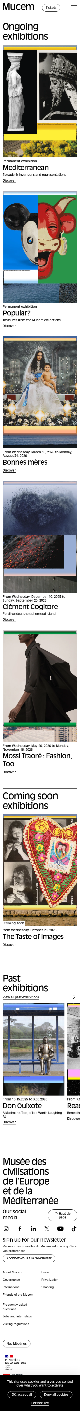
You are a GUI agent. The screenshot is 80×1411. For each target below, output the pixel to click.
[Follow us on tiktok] (73, 1228)
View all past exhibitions (21, 997)
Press (45, 1272)
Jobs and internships (17, 1316)
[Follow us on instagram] (6, 1228)
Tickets (51, 8)
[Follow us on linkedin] (33, 1228)
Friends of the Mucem (18, 1294)
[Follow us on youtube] (60, 1228)
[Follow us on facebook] (19, 1228)
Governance (11, 1279)
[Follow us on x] (46, 1228)
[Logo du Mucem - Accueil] (18, 9)
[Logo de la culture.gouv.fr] (16, 1362)
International (11, 1287)
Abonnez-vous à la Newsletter (29, 1258)
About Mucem (12, 1272)
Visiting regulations (16, 1324)
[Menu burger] (74, 8)
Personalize (40, 1403)
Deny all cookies (56, 1395)
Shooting (47, 1287)
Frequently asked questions (15, 1307)
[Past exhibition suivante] (73, 997)
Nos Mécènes (16, 1344)
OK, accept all (22, 1395)
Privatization (49, 1279)
